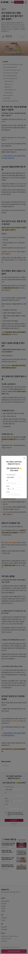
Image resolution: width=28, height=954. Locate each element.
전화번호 (7, 486)
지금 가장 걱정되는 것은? (10, 474)
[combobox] (14, 477)
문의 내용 (8, 492)
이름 (7, 480)
